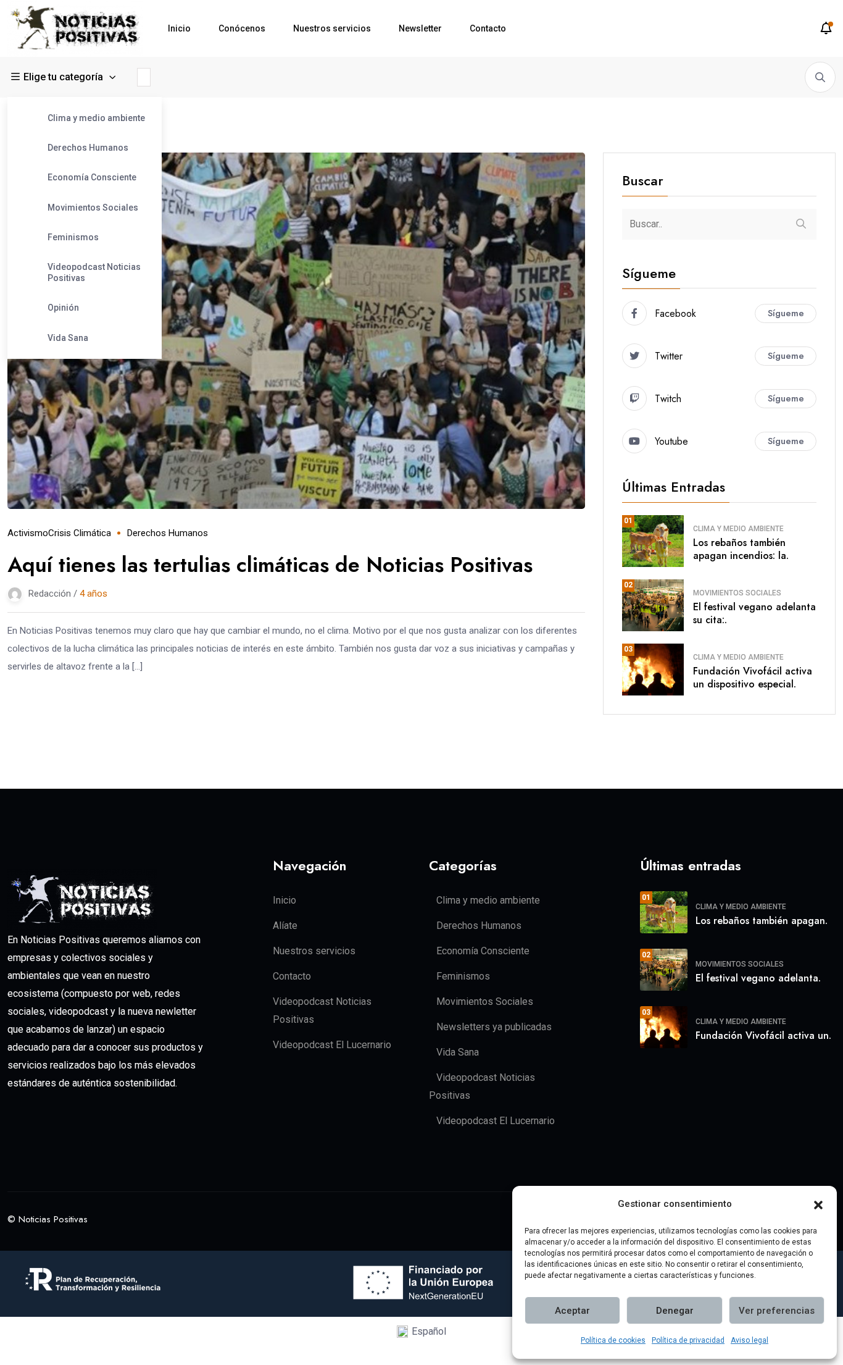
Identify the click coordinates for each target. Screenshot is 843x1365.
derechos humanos (167, 533)
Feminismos (73, 237)
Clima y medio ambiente (96, 118)
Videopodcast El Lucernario (332, 1045)
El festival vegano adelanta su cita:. (754, 613)
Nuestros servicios (332, 28)
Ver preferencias (777, 1310)
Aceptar (572, 1310)
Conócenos (241, 28)
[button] (818, 1204)
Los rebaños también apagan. (762, 921)
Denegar (675, 1310)
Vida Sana (68, 338)
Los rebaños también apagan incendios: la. (741, 549)
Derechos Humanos (88, 148)
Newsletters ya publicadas (494, 1027)
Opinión (63, 308)
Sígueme (786, 313)
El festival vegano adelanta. (758, 978)
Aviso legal (749, 1340)
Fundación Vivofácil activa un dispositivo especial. (752, 677)
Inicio (179, 28)
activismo (27, 533)
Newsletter (420, 28)
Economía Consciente (92, 177)
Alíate (285, 925)
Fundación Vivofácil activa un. (763, 1035)
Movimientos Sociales (93, 207)
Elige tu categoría (63, 77)
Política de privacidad (688, 1340)
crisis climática (79, 533)
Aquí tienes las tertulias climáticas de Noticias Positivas (270, 565)
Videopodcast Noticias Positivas (94, 272)
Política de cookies (613, 1340)
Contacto (488, 28)
